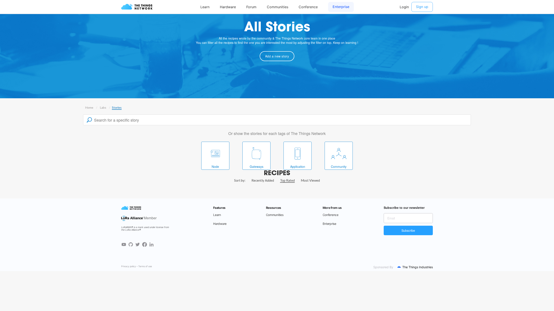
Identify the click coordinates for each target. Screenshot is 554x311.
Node (215, 166)
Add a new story (277, 56)
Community (338, 166)
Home (89, 107)
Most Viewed (310, 180)
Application (297, 166)
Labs (103, 107)
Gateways (256, 166)
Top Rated (287, 180)
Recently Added (262, 180)
